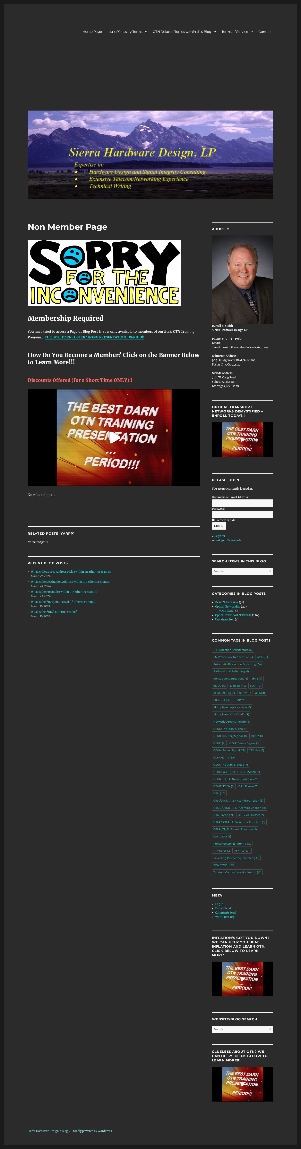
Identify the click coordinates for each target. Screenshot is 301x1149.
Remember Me (225, 520)
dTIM (260, 692)
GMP (240, 700)
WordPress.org (225, 917)
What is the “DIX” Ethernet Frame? (54, 612)
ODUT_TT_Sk (223, 786)
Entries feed (223, 908)
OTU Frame (223, 815)
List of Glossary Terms (125, 32)
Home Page (92, 32)
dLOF (255, 685)
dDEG (219, 685)
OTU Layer (222, 836)
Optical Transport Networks (233, 615)
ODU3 (219, 743)
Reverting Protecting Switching (236, 858)
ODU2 (257, 736)
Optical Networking (227, 606)
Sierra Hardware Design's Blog (48, 1131)
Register (219, 536)
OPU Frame (248, 786)
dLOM (245, 692)
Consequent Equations (230, 678)
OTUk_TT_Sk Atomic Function (235, 829)
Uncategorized (224, 619)
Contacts (265, 32)
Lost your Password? (227, 540)
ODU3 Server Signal (244, 743)
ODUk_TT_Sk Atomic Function (235, 779)
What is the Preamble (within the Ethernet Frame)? (64, 592)
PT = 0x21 (242, 850)
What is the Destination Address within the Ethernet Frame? (70, 582)
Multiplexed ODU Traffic (231, 714)
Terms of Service (235, 32)
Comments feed (225, 912)
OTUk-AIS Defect (251, 815)
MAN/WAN (226, 611)
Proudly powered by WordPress (91, 1131)
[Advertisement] (151, 76)
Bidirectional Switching (231, 671)
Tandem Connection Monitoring (237, 872)
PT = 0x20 (221, 850)
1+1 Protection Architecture (232, 649)
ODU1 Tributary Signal (230, 736)
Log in (219, 904)
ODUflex (256, 750)
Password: (218, 509)
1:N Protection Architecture (233, 657)
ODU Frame (224, 757)
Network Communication (232, 721)
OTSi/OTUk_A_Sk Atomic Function (238, 800)
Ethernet (221, 700)
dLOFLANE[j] (224, 692)
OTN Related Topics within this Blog (182, 32)
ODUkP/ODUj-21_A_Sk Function (236, 771)
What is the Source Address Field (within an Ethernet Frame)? (71, 571)
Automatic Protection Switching (237, 664)
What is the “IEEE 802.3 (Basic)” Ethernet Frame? (63, 602)
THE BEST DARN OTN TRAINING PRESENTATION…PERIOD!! (94, 337)
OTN (219, 793)
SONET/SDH (223, 865)
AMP (262, 657)
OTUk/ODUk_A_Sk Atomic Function (239, 822)
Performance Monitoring (232, 843)
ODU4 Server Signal (229, 750)
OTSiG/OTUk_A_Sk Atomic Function (239, 807)
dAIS (257, 678)
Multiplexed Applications (232, 707)
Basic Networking (226, 602)
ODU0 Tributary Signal (230, 728)
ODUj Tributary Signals (230, 764)
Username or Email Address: (230, 497)
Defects (238, 685)
